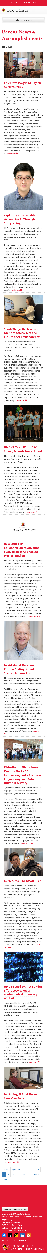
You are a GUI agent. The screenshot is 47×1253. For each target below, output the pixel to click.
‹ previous (16, 1169)
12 (24, 1174)
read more (11, 153)
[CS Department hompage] (23, 1246)
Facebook (4, 1235)
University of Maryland (23, 3)
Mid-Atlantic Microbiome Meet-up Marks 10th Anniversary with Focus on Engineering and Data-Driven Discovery (22, 775)
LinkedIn (22, 1235)
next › (36, 1174)
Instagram (16, 1235)
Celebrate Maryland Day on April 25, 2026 (22, 85)
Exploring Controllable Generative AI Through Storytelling (19, 219)
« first (6, 1169)
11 (18, 1174)
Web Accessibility (9, 1240)
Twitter (10, 1235)
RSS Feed (29, 1235)
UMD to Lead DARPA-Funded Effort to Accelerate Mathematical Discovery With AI (23, 992)
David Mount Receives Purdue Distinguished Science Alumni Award (19, 669)
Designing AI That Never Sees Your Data (20, 1096)
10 (13, 1174)
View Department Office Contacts (15, 1209)
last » (6, 1179)
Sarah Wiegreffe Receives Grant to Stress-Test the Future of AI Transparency (22, 333)
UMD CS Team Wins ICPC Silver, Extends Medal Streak (23, 449)
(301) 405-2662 (19, 1230)
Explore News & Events (24, 20)
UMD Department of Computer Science (19, 10)
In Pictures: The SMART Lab (22, 881)
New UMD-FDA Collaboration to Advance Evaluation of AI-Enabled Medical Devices (21, 550)
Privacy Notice (24, 1240)
